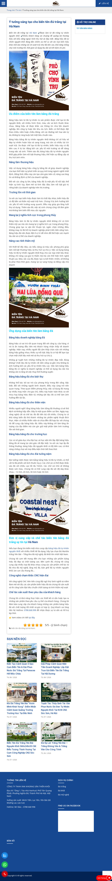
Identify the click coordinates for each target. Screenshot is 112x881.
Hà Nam (33, 32)
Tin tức (18, 10)
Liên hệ (105, 3)
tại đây (32, 617)
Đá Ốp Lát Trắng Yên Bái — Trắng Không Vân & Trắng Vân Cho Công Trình (54, 746)
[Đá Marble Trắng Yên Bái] (56, 3)
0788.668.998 (30, 610)
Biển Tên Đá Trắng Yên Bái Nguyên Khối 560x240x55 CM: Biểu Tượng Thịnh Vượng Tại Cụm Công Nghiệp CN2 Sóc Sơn (21, 749)
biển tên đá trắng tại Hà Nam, (23, 628)
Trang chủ (10, 10)
